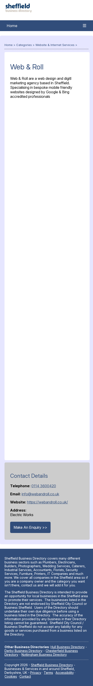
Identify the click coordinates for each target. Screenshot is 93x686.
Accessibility (65, 673)
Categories (24, 45)
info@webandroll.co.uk (40, 494)
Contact (25, 676)
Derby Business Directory (23, 651)
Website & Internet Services (54, 45)
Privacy (35, 673)
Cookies (11, 676)
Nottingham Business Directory (44, 654)
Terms (48, 673)
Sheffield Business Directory (52, 665)
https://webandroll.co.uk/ (47, 502)
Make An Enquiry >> (30, 527)
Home (12, 25)
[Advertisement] (47, 278)
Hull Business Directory (68, 647)
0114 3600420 (43, 486)
